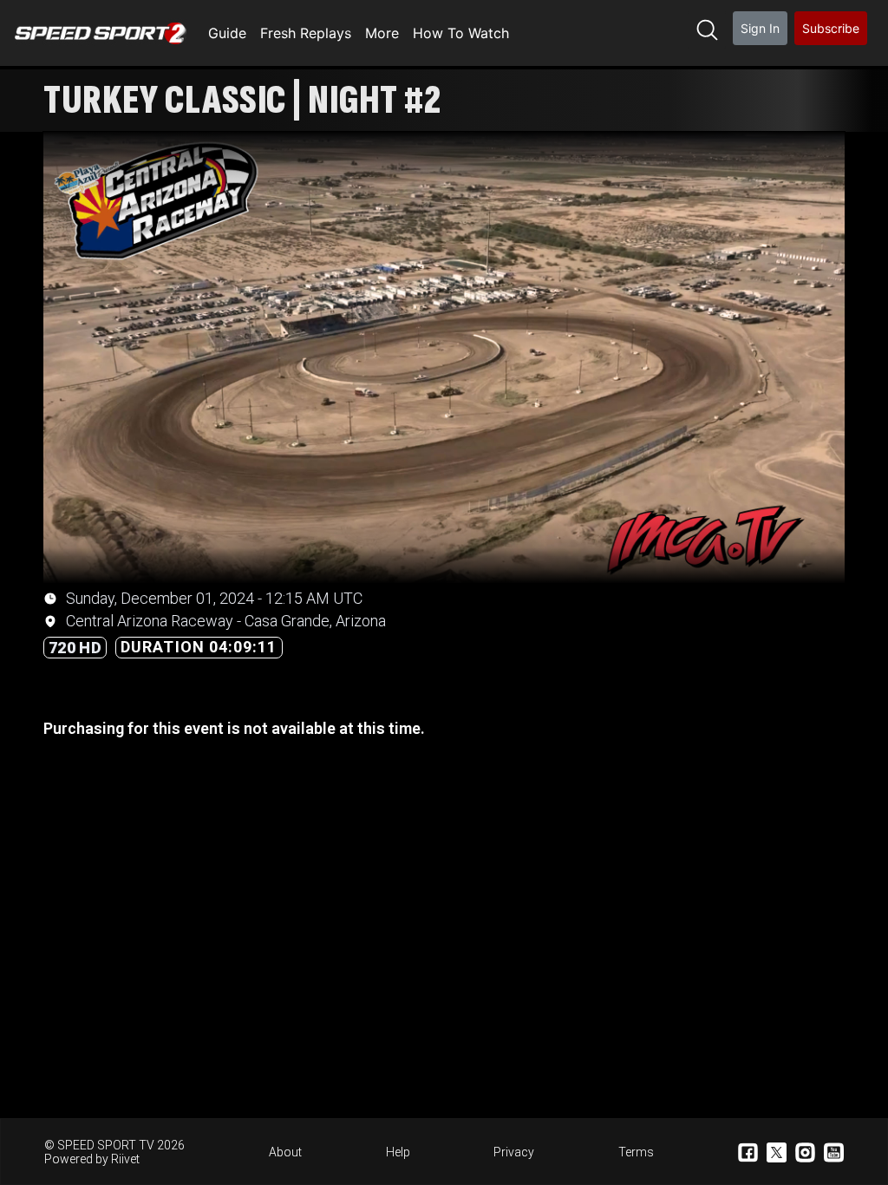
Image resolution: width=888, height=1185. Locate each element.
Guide (227, 33)
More (382, 33)
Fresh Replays (305, 33)
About (285, 1152)
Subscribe (830, 28)
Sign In (760, 28)
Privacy (513, 1152)
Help (398, 1152)
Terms (636, 1152)
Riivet (125, 1159)
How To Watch (461, 33)
